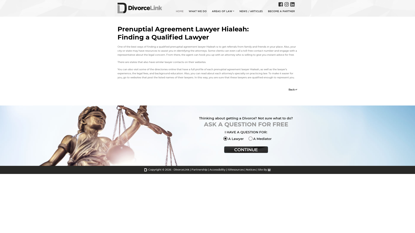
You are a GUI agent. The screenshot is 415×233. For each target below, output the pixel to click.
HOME (180, 11)
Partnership (199, 169)
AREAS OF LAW (222, 11)
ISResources (236, 169)
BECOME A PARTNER (281, 11)
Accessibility (217, 169)
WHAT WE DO (198, 11)
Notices (251, 169)
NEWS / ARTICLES (251, 11)
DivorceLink (181, 169)
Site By (263, 169)
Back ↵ (293, 90)
